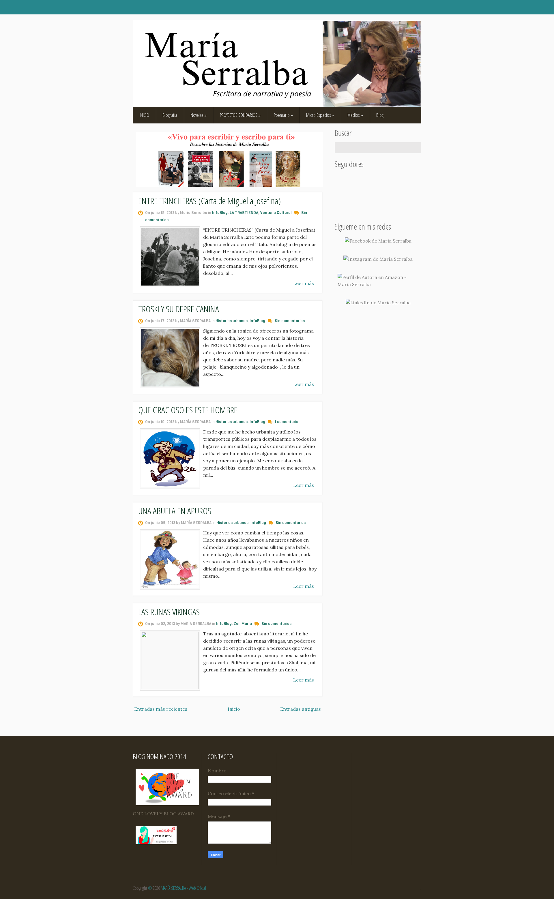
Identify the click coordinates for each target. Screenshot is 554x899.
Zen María (243, 623)
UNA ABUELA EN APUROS (174, 510)
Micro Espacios (320, 115)
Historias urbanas (232, 320)
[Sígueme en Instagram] (377, 259)
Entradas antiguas (300, 709)
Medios (355, 115)
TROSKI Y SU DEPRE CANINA (178, 309)
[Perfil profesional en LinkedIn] (378, 302)
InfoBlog (220, 212)
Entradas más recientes (160, 709)
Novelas (198, 115)
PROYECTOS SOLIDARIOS (240, 115)
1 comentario (286, 421)
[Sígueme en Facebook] (378, 240)
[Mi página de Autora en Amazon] (378, 281)
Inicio (234, 709)
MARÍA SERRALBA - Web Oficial (183, 888)
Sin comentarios (290, 320)
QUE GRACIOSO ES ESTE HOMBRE (187, 409)
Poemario (283, 115)
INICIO (144, 115)
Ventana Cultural (276, 212)
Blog (379, 115)
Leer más (303, 283)
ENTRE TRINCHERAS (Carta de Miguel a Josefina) (209, 200)
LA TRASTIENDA (244, 212)
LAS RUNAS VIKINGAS (169, 611)
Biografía (169, 115)
